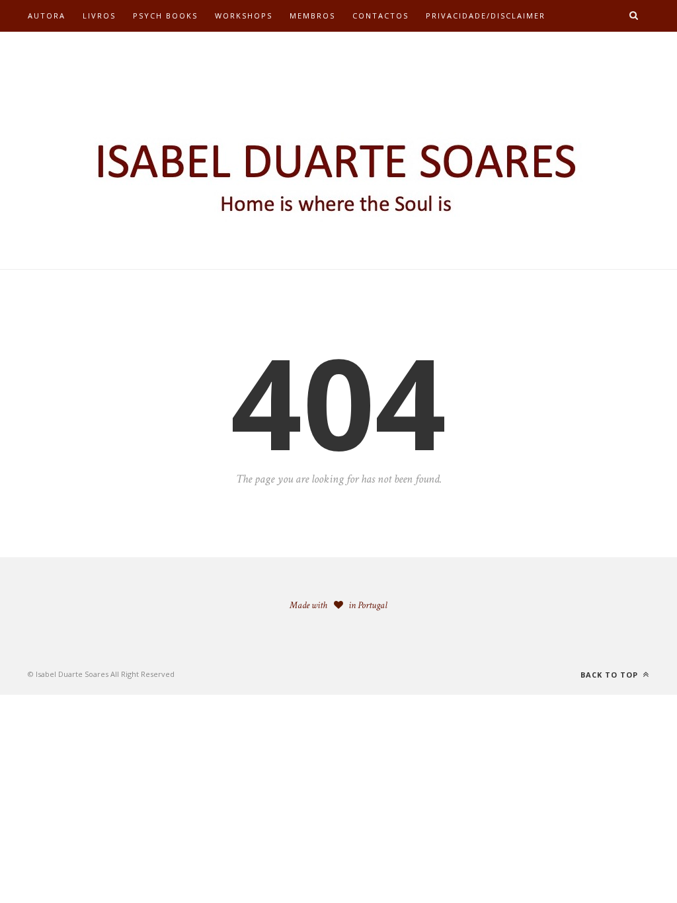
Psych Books (165, 15)
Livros (99, 15)
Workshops (243, 15)
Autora (46, 15)
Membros (312, 15)
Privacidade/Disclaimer (485, 15)
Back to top (610, 675)
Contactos (380, 15)
